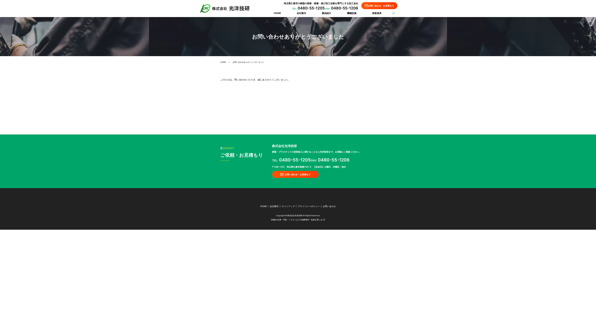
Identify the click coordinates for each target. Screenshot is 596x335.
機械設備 (351, 13)
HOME (277, 13)
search (393, 13)
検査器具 (377, 13)
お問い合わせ (329, 206)
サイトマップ (288, 206)
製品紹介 (326, 13)
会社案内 (301, 13)
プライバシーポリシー (309, 206)
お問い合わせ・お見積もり (381, 5)
